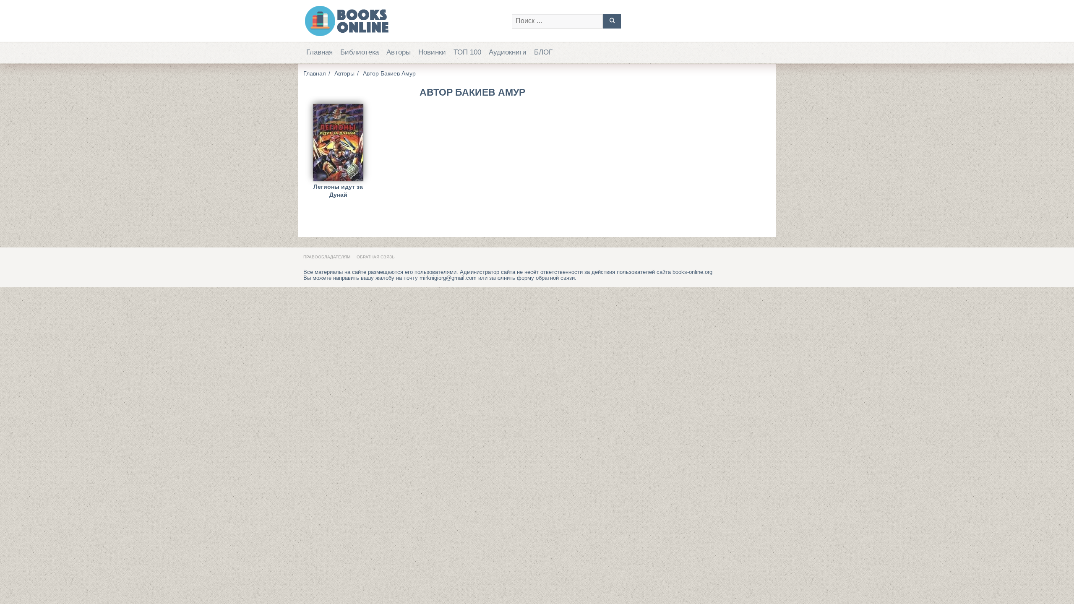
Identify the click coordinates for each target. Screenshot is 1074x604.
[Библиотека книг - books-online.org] (403, 21)
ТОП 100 (467, 52)
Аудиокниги (508, 52)
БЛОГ (543, 52)
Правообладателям (326, 257)
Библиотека (359, 52)
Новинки (432, 52)
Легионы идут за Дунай (338, 190)
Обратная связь (376, 257)
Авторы (398, 52)
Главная (319, 52)
